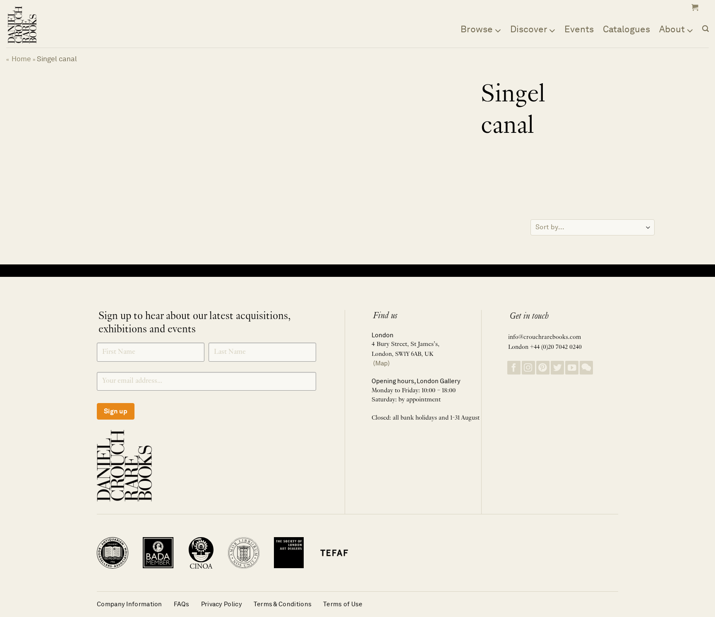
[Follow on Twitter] (557, 368)
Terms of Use (343, 604)
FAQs (182, 604)
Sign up (115, 411)
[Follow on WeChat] (586, 368)
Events (579, 29)
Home (21, 59)
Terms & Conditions (283, 604)
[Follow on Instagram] (528, 368)
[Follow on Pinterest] (542, 368)
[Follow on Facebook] (514, 368)
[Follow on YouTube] (571, 368)
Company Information (129, 604)
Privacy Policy (221, 604)
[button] (693, 7)
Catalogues (626, 29)
